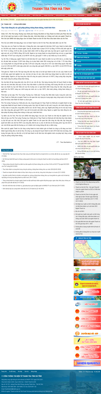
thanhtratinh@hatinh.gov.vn (12, 389)
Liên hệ (27, 371)
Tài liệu (79, 66)
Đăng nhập (34, 371)
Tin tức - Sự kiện (82, 53)
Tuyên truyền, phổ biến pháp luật (87, 70)
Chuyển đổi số (81, 49)
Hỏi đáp (20, 371)
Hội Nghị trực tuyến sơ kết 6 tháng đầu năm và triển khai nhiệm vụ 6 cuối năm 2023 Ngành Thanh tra (88, 206)
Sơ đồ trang (12, 371)
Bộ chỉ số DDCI (80, 211)
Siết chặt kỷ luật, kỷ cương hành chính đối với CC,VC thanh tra (23, 188)
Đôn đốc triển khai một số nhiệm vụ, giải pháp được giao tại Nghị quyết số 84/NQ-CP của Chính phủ (34, 185)
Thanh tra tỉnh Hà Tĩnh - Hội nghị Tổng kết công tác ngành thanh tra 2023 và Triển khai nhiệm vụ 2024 (88, 189)
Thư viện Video (80, 157)
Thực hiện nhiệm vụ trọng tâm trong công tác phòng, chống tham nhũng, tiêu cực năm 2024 (32, 169)
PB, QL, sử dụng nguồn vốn (85, 74)
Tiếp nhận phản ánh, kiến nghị (86, 78)
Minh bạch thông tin (83, 57)
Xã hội (79, 61)
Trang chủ (7, 24)
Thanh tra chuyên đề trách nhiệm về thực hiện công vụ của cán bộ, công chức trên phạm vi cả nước (34, 172)
